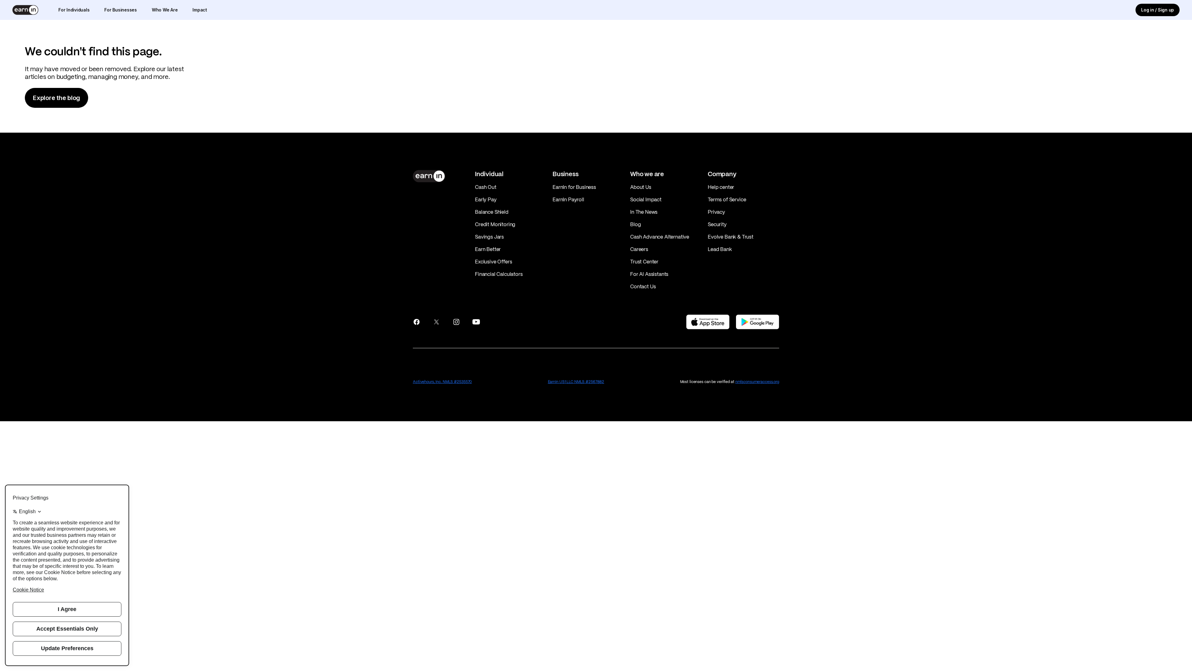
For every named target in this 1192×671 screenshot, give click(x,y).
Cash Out (485, 187)
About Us (640, 187)
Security (717, 224)
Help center (721, 187)
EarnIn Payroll (568, 199)
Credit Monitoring (495, 224)
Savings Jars (489, 236)
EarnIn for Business (574, 187)
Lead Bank (720, 249)
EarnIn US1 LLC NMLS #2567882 (576, 381)
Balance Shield (491, 211)
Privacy (716, 211)
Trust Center (644, 261)
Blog (635, 224)
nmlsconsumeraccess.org (757, 381)
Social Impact (645, 199)
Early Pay (486, 199)
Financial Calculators (499, 274)
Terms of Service (727, 199)
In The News (643, 211)
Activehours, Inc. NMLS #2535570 (442, 381)
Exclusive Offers (493, 261)
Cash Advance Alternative (659, 236)
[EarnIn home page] (25, 10)
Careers (639, 249)
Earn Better (488, 249)
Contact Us (643, 286)
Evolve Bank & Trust (730, 236)
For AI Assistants (649, 274)
